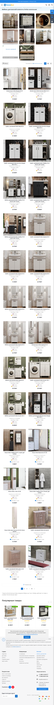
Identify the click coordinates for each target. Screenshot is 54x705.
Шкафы (5, 41)
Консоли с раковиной (8, 57)
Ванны (38, 663)
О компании (22, 653)
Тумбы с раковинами (25, 25)
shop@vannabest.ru (43, 679)
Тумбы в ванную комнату (43, 41)
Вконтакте (10, 687)
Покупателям (5, 671)
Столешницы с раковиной (26, 57)
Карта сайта (5, 661)
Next (51, 602)
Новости (4, 679)
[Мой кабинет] (49, 5)
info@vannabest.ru (16, 646)
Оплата (3, 657)
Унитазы (39, 666)
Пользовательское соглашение (26, 655)
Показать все (39, 63)
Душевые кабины (41, 655)
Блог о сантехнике (6, 673)
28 (33, 63)
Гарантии (4, 653)
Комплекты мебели (8, 25)
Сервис (4, 651)
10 (31, 588)
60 (34, 63)
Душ (38, 661)
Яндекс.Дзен (13, 687)
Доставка (4, 655)
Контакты (21, 661)
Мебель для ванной (41, 653)
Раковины (39, 668)
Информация (23, 651)
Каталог (39, 651)
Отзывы (21, 659)
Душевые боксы (40, 657)
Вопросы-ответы (6, 681)
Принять (27, 637)
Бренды (4, 683)
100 (35, 63)
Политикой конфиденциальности (29, 634)
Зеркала (39, 25)
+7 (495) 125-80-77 (43, 674)
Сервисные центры (24, 663)
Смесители (39, 664)
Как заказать (5, 677)
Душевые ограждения (42, 659)
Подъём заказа (5, 659)
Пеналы (22, 41)
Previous (49, 602)
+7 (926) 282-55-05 (43, 676)
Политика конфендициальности (27, 657)
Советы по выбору (6, 675)
